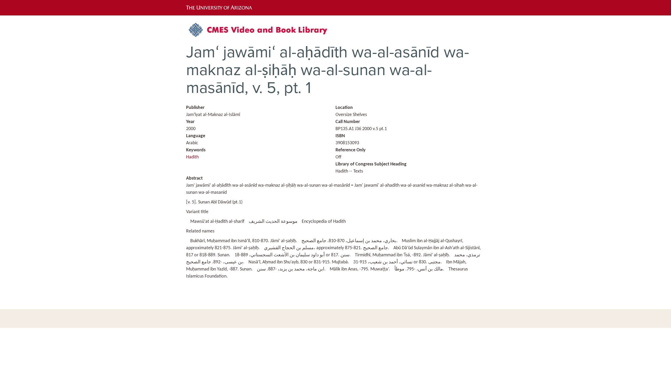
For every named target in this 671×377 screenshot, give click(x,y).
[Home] (261, 32)
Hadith (192, 157)
